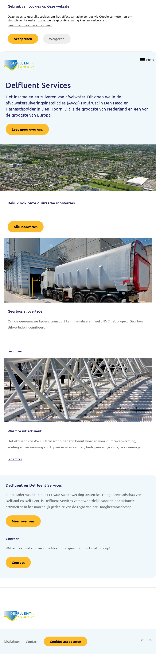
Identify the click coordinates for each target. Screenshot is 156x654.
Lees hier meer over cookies (30, 25)
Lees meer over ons (27, 129)
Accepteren (23, 38)
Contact (18, 562)
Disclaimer (12, 641)
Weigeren (56, 38)
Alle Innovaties (25, 226)
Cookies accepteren (65, 641)
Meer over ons (23, 521)
